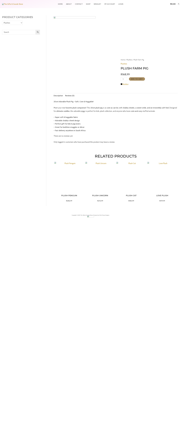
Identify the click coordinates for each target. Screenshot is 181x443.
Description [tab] (58, 96)
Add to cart (137, 79)
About (69, 4)
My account (109, 4)
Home (60, 4)
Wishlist (97, 4)
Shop (88, 4)
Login (120, 4)
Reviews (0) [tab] (69, 96)
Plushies (129, 60)
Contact (79, 4)
